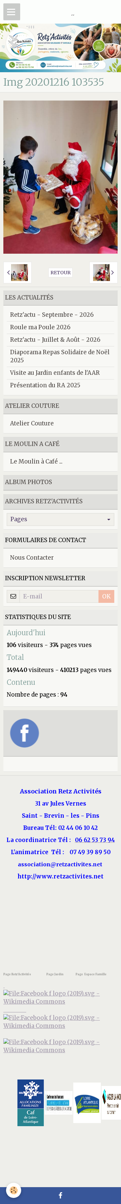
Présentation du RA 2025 (45, 385)
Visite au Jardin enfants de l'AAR (55, 372)
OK (106, 596)
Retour (60, 273)
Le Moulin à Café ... (36, 461)
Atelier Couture (32, 423)
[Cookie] (13, 1190)
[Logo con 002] (58, 1102)
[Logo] (60, 1046)
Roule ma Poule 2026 (40, 327)
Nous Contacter (32, 557)
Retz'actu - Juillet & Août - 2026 (55, 339)
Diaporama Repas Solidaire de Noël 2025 (60, 356)
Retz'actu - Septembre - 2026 (52, 314)
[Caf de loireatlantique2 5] (30, 1102)
